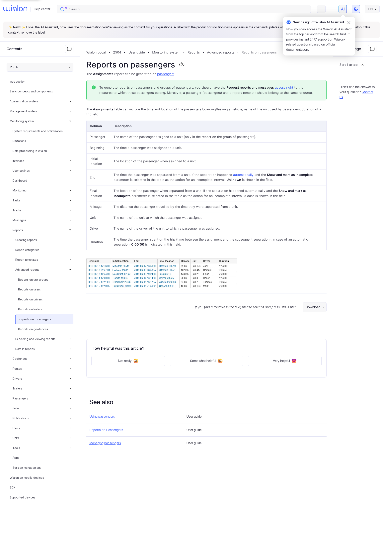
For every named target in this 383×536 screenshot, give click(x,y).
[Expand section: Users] (70, 428)
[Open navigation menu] (321, 9)
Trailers (17, 388)
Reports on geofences (33, 329)
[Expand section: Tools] (70, 448)
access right (284, 87)
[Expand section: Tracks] (70, 210)
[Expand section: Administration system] (70, 101)
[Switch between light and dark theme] (356, 9)
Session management (27, 467)
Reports (18, 230)
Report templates (26, 259)
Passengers (20, 398)
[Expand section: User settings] (70, 171)
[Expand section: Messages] (70, 220)
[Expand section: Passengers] (70, 398)
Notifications (21, 418)
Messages (19, 220)
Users (16, 428)
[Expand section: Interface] (70, 161)
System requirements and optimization (38, 131)
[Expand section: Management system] (70, 111)
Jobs (16, 408)
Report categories (27, 250)
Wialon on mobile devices (27, 477)
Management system (23, 111)
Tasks (16, 200)
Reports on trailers (30, 309)
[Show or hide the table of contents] (372, 49)
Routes (17, 368)
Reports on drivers (30, 299)
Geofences (20, 358)
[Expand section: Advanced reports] (70, 270)
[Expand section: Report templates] (70, 260)
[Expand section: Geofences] (70, 359)
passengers (165, 74)
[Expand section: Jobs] (70, 408)
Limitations (19, 141)
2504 (117, 52)
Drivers (17, 378)
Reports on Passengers (106, 430)
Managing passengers (105, 443)
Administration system (24, 101)
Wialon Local (96, 52)
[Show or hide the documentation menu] (69, 49)
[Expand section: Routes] (70, 369)
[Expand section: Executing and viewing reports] (70, 339)
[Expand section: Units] (70, 438)
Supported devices (22, 497)
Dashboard (20, 180)
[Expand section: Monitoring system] (70, 121)
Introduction (17, 81)
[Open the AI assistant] (343, 9)
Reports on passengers (35, 319)
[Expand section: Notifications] (70, 418)
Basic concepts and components (31, 91)
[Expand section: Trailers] (70, 388)
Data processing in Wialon (30, 151)
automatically (243, 175)
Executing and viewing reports (35, 339)
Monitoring (20, 190)
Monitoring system (22, 121)
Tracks (17, 210)
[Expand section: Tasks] (70, 200)
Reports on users (29, 289)
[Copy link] (182, 64)
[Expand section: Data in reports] (70, 349)
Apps (16, 457)
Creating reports (26, 240)
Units (16, 438)
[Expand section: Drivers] (70, 379)
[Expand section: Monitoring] (70, 190)
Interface (18, 160)
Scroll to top (349, 65)
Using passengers (102, 416)
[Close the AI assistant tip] (349, 22)
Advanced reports (27, 269)
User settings (21, 170)
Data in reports (25, 349)
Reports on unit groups (33, 279)
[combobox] (187, 9)
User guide (136, 52)
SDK (12, 487)
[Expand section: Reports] (70, 230)
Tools (16, 448)
